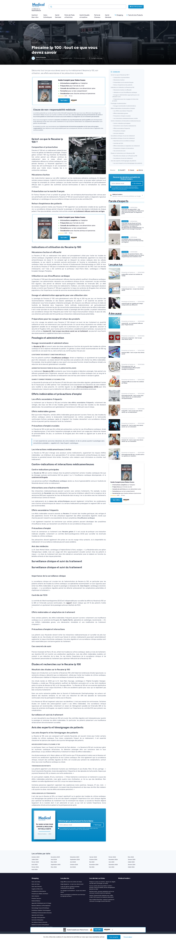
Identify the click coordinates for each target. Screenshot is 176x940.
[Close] (121, 441)
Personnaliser (128, 937)
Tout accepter (113, 937)
